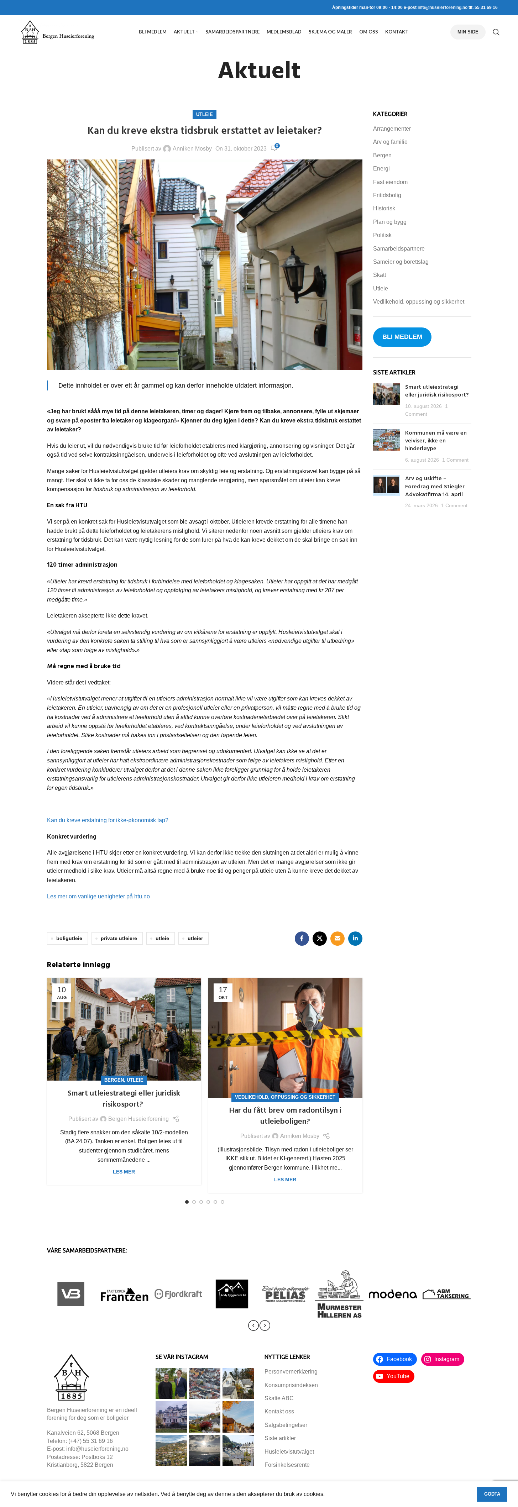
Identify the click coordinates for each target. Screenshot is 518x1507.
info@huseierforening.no (442, 7)
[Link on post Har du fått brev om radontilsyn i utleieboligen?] (285, 1038)
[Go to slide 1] (187, 1202)
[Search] (496, 32)
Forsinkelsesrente (287, 1465)
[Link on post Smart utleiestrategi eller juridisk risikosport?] (124, 1029)
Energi (381, 169)
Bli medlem (402, 336)
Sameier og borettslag (401, 262)
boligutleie (69, 938)
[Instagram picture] (171, 1383)
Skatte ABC (279, 1398)
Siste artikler (280, 1438)
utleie (162, 938)
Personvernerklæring (291, 1372)
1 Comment (455, 460)
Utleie (204, 114)
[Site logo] (57, 31)
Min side (467, 32)
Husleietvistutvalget (289, 1452)
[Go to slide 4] (208, 1202)
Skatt (379, 275)
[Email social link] (337, 938)
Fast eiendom (390, 182)
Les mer (124, 1172)
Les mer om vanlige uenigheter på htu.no (98, 896)
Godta (492, 1494)
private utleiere (119, 938)
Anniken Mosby (192, 149)
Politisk (382, 235)
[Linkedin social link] (355, 938)
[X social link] (320, 938)
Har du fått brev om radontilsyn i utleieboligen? (285, 1116)
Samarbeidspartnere (399, 249)
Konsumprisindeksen (291, 1385)
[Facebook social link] (302, 938)
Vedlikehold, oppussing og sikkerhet (285, 1097)
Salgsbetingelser (286, 1425)
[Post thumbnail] (386, 400)
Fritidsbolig (387, 195)
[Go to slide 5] (215, 1202)
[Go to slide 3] (201, 1202)
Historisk (384, 208)
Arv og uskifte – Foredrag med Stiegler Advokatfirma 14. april (435, 486)
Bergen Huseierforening (138, 1119)
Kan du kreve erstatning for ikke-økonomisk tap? (107, 820)
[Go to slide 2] (194, 1202)
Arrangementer (392, 129)
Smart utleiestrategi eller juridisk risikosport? (124, 1099)
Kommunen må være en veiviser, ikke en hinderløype (436, 441)
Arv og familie (390, 142)
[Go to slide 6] (222, 1202)
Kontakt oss (279, 1411)
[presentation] (253, 1325)
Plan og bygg (390, 222)
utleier (195, 938)
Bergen (114, 1080)
